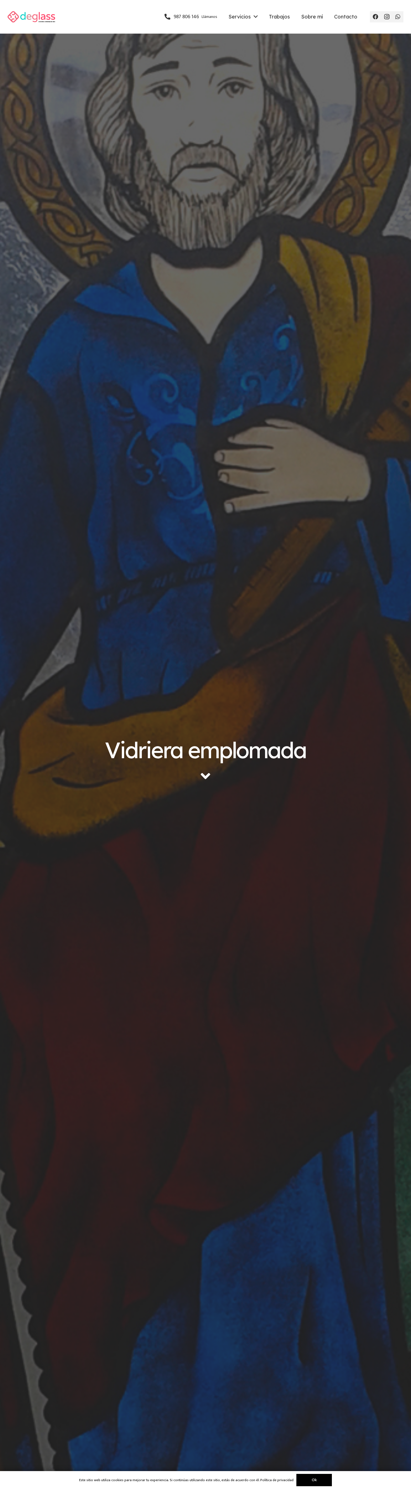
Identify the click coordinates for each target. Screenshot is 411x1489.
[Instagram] (386, 16)
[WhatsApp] (397, 16)
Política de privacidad (277, 1480)
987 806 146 (195, 17)
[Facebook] (375, 16)
